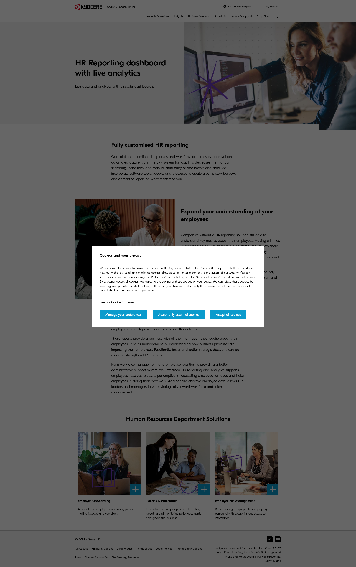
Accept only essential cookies (178, 315)
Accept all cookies (228, 315)
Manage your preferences (123, 315)
